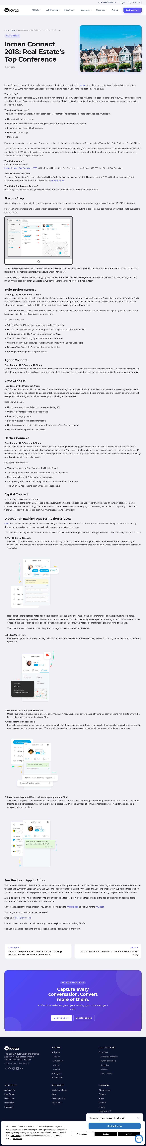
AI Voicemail (57, 1077)
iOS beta (100, 907)
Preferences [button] (17, 1139)
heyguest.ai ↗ (105, 1111)
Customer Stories (59, 1090)
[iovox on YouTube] (21, 1068)
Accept (129, 1134)
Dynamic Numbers (108, 1061)
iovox (6, 30)
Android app (72, 907)
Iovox (7, 523)
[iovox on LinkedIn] (17, 1068)
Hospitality (9, 1103)
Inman (82, 85)
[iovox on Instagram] (13, 1068)
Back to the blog (84, 1018)
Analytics (104, 1069)
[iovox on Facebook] (9, 1068)
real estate (12, 36)
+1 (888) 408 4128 (108, 2)
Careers (102, 1094)
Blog (13, 30)
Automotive (9, 1090)
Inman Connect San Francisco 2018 (20, 168)
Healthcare (9, 1098)
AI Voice (56, 1057)
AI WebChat (58, 1061)
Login (122, 2)
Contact (102, 1103)
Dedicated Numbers (109, 1057)
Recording (105, 1065)
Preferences (82, 1134)
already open (57, 180)
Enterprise (9, 1107)
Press (101, 1098)
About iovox (104, 1090)
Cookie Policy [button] (16, 1136)
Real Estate (9, 1094)
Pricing (115, 10)
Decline (106, 1134)
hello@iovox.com (23, 918)
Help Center (57, 1103)
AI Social (56, 1065)
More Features (107, 1073)
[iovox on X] (5, 1068)
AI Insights (56, 1073)
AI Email (56, 1069)
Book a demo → (132, 10)
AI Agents (56, 1052)
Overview (103, 1052)
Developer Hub (58, 1098)
